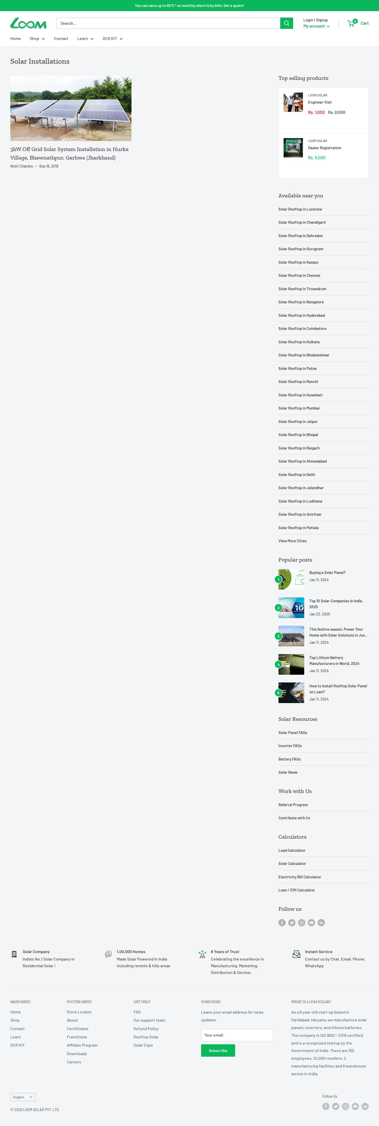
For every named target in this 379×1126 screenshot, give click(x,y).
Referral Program (293, 804)
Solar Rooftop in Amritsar (300, 514)
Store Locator (79, 1011)
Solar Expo (143, 1044)
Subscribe (218, 1050)
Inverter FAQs (290, 745)
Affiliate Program (82, 1044)
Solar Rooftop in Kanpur (298, 262)
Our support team (149, 1019)
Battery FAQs (289, 759)
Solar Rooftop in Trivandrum (302, 288)
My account (314, 25)
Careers (74, 1061)
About (72, 1019)
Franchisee (77, 1036)
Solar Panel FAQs (292, 732)
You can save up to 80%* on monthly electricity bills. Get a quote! (189, 5)
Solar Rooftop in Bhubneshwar (303, 355)
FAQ (137, 1011)
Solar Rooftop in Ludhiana (300, 501)
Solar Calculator (292, 863)
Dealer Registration (324, 147)
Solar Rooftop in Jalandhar (301, 487)
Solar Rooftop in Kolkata (299, 341)
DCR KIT (110, 38)
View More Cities (292, 540)
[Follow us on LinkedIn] (321, 922)
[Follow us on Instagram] (301, 922)
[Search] (286, 23)
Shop (34, 38)
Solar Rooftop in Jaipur (298, 421)
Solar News (287, 772)
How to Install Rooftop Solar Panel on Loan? (338, 688)
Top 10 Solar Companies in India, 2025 (336, 603)
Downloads (77, 1053)
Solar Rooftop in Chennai (299, 275)
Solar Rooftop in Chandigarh (302, 222)
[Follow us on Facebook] (282, 922)
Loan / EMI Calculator (296, 890)
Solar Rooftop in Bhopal (298, 434)
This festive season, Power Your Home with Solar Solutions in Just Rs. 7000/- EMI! (337, 632)
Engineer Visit (320, 102)
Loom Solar (317, 95)
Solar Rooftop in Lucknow (300, 209)
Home (15, 38)
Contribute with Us (294, 817)
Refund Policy (146, 1028)
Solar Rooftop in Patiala (298, 527)
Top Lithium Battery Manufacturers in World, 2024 (334, 660)
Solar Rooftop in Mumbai (299, 408)
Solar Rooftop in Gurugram (300, 248)
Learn (82, 38)
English (18, 1097)
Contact (61, 38)
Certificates (77, 1028)
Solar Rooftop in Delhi (296, 474)
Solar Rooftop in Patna (297, 368)
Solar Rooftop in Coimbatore (302, 328)
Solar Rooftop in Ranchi (298, 381)
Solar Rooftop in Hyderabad (301, 315)
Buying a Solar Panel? (327, 572)
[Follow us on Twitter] (291, 922)
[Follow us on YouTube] (311, 922)
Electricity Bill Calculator (299, 876)
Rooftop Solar (146, 1036)
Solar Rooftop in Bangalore (301, 301)
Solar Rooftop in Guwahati (300, 395)
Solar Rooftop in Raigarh (299, 448)
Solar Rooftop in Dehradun (300, 235)
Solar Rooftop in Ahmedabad (302, 461)
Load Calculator (292, 850)
